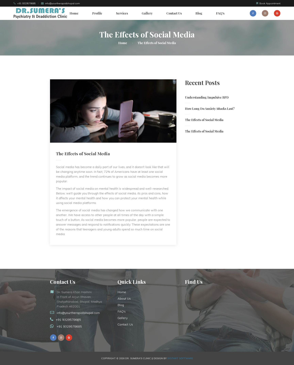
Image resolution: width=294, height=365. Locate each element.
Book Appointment (269, 3)
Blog (198, 13)
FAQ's (220, 13)
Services (122, 13)
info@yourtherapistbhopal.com (62, 3)
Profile (97, 13)
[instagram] (265, 13)
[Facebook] (253, 13)
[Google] (277, 13)
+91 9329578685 (26, 3)
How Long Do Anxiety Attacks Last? (210, 109)
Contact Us (174, 13)
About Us (124, 298)
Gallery (147, 13)
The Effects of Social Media (204, 120)
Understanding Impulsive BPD (207, 97)
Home (74, 13)
